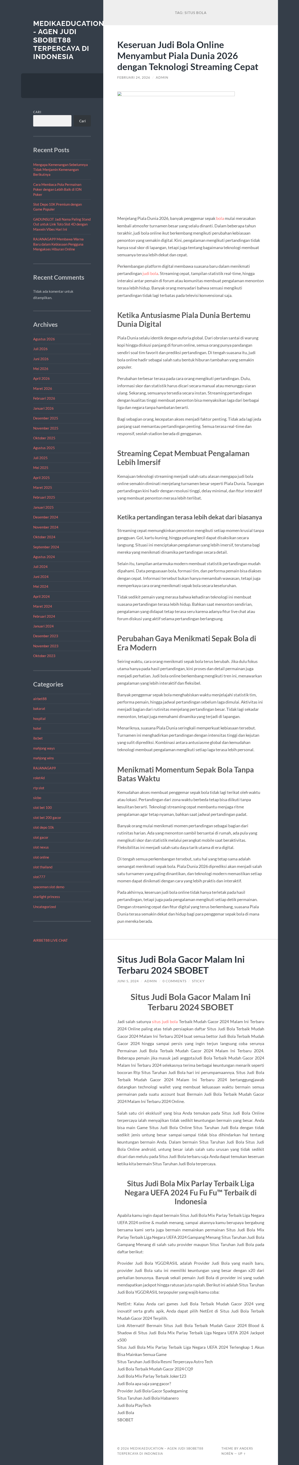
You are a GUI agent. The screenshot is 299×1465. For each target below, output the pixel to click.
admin (162, 77)
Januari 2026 (43, 408)
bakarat (39, 708)
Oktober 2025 (44, 438)
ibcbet (38, 738)
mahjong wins (43, 758)
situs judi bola (165, 1021)
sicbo (37, 798)
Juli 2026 (40, 349)
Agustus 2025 (44, 448)
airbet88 (40, 699)
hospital (39, 718)
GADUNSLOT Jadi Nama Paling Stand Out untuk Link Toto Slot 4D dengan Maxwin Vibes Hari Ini (62, 224)
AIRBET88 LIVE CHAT (50, 940)
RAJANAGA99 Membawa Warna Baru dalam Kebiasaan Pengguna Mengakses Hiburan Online (58, 244)
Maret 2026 (42, 388)
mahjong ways (44, 748)
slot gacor (40, 837)
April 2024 (41, 596)
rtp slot (38, 788)
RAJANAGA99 (44, 768)
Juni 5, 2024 (128, 981)
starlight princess (46, 896)
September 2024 (46, 547)
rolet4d (39, 778)
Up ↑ (242, 1453)
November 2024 (45, 527)
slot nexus (41, 847)
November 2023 (45, 646)
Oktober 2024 (44, 537)
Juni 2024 (41, 576)
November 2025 (45, 428)
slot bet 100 (42, 807)
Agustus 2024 (44, 557)
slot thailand (42, 867)
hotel (37, 728)
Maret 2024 (42, 606)
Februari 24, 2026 (133, 77)
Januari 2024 (43, 626)
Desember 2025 (45, 418)
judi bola (150, 273)
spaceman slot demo (48, 887)
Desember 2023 (45, 636)
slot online (41, 857)
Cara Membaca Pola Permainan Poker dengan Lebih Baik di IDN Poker (57, 189)
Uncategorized (44, 907)
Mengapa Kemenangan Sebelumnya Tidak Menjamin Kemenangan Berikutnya (60, 169)
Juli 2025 (40, 458)
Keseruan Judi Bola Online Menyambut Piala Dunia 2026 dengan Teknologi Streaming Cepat (187, 55)
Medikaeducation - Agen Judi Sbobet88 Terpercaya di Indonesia (68, 40)
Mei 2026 (40, 368)
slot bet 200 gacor (47, 817)
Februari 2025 (44, 497)
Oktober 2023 (44, 656)
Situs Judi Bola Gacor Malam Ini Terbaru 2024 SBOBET (181, 964)
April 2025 (41, 477)
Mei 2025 (40, 467)
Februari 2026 (44, 398)
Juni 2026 (41, 359)
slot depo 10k (43, 827)
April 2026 (41, 378)
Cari (37, 112)
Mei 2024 (40, 586)
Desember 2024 (45, 517)
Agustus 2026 (44, 339)
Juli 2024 (40, 566)
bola (220, 218)
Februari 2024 (44, 616)
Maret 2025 (42, 487)
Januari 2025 (43, 507)
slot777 (39, 877)
